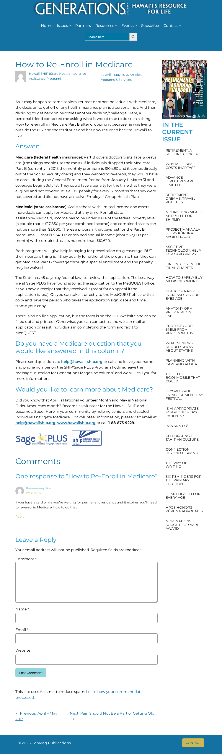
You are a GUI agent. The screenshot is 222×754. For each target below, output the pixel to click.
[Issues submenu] (70, 25)
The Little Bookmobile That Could (183, 377)
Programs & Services (116, 80)
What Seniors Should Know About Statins (179, 346)
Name (22, 609)
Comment (25, 559)
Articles (135, 75)
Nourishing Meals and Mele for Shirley (184, 215)
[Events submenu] (136, 25)
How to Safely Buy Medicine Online (184, 279)
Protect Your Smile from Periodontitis (179, 329)
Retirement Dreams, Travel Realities (180, 198)
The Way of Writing (176, 464)
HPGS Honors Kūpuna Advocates (184, 509)
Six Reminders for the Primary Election (183, 480)
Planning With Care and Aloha (181, 362)
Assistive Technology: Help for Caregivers (183, 250)
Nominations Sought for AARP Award (182, 524)
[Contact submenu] (180, 25)
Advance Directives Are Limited (180, 181)
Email (21, 630)
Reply (19, 516)
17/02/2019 (34, 493)
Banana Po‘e (178, 426)
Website (22, 650)
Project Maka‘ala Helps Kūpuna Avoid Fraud (183, 233)
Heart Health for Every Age (183, 495)
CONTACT (193, 743)
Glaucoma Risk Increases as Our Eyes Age (182, 294)
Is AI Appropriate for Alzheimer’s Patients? (182, 412)
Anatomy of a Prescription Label (179, 312)
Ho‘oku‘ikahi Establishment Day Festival (184, 394)
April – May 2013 (115, 75)
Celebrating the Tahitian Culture (182, 437)
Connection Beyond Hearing (182, 451)
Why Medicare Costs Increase (181, 166)
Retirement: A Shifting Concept (183, 152)
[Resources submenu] (116, 25)
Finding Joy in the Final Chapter (183, 266)
